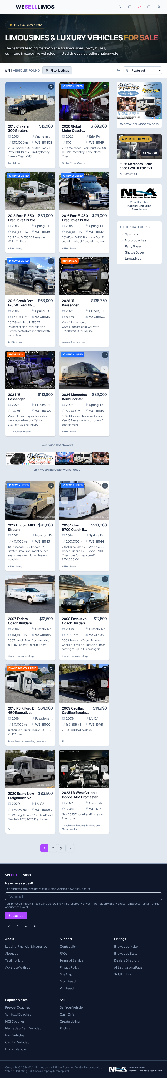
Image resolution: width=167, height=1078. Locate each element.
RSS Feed (67, 988)
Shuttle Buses (132, 252)
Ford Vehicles (14, 1035)
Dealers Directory (126, 960)
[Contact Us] (26, 926)
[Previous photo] (10, 101)
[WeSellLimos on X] (8, 926)
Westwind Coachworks (139, 123)
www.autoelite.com (73, 342)
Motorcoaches (133, 240)
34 (62, 848)
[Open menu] (9, 7)
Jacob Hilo (14, 163)
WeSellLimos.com (39, 1067)
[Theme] (129, 6)
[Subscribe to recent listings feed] (34, 926)
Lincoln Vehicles (16, 1049)
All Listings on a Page (128, 967)
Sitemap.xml (61, 1071)
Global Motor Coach (73, 163)
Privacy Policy (69, 967)
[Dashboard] (158, 6)
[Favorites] (139, 6)
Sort (119, 70)
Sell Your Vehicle (71, 1007)
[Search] (120, 6)
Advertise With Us (17, 967)
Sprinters (129, 234)
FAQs (63, 953)
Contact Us (68, 946)
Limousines (130, 258)
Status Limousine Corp (21, 655)
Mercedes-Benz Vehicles (23, 1028)
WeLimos (35, 7)
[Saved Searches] (148, 6)
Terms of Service (72, 960)
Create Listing (70, 1021)
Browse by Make (126, 946)
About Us (11, 953)
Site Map (66, 974)
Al (63, 741)
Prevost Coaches (17, 1007)
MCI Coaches (15, 1021)
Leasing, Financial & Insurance (26, 946)
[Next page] (70, 848)
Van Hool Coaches (18, 1014)
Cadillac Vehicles (17, 1042)
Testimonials (14, 960)
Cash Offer (68, 1014)
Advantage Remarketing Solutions (27, 741)
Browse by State (126, 953)
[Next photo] (50, 101)
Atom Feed (68, 981)
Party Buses (131, 246)
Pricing (65, 1028)
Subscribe (16, 915)
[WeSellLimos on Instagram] (17, 926)
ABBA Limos (15, 248)
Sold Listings (123, 974)
